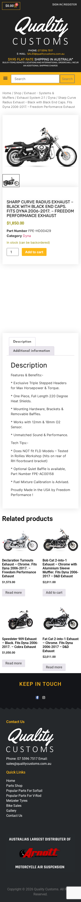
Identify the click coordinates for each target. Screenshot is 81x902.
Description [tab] (22, 341)
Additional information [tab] (31, 351)
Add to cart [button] (54, 593)
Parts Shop (14, 786)
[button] (5, 78)
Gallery (11, 811)
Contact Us (14, 816)
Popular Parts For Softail (24, 791)
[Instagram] (43, 697)
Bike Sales (13, 806)
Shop (17, 93)
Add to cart (34, 252)
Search (67, 79)
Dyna (51, 98)
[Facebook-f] (37, 697)
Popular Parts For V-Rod (23, 796)
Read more (13, 593)
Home (6, 93)
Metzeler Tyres (16, 801)
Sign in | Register (64, 4)
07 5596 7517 (45, 50)
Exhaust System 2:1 (31, 98)
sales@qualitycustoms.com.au (28, 764)
